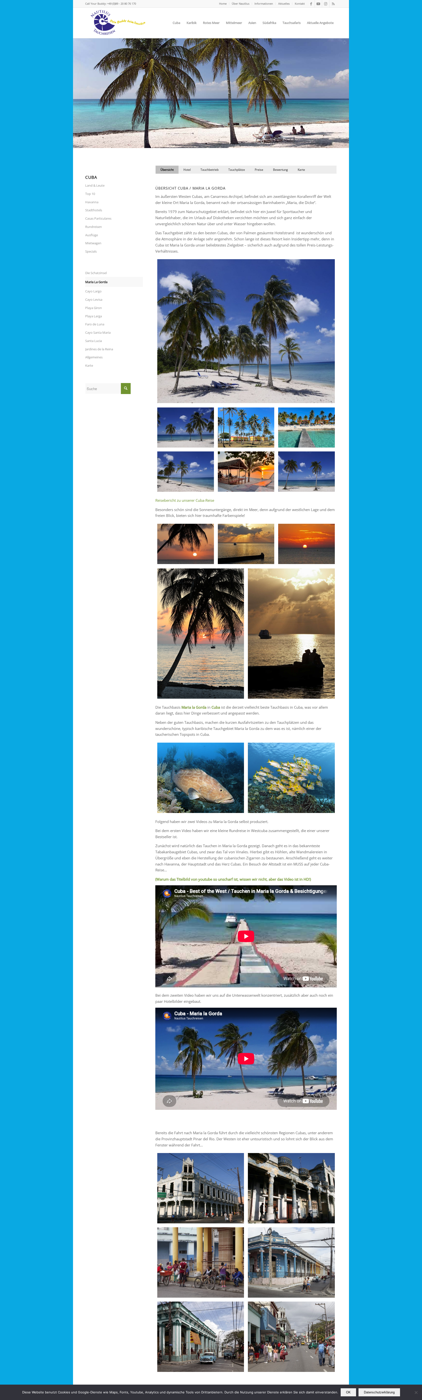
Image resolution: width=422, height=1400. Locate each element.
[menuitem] (223, 3)
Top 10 (90, 194)
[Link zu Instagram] (325, 3)
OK (348, 1392)
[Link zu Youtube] (318, 3)
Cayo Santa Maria (98, 332)
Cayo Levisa (93, 299)
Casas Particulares (98, 218)
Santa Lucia (93, 341)
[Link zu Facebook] (311, 3)
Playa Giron (93, 308)
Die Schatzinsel (96, 273)
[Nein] (415, 1392)
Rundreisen (93, 226)
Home (223, 3)
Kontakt (300, 3)
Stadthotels (93, 210)
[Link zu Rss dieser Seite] (333, 3)
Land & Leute (95, 185)
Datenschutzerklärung (379, 1392)
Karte (89, 365)
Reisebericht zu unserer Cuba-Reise (184, 500)
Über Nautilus (240, 3)
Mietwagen (93, 243)
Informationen (263, 3)
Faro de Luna (94, 324)
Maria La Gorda (96, 282)
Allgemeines (94, 357)
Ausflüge (91, 235)
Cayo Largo (93, 291)
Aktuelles (284, 3)
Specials (91, 251)
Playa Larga (93, 316)
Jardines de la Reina (99, 349)
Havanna (91, 202)
